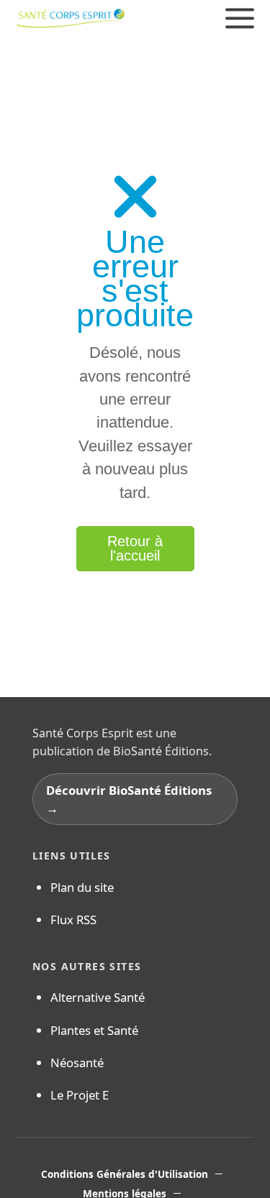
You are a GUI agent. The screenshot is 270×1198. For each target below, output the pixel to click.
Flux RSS (73, 919)
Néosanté (77, 1062)
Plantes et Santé (94, 1030)
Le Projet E (79, 1095)
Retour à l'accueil (135, 548)
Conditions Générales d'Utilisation (124, 1174)
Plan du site (82, 887)
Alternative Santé (97, 997)
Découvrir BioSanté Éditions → (129, 799)
